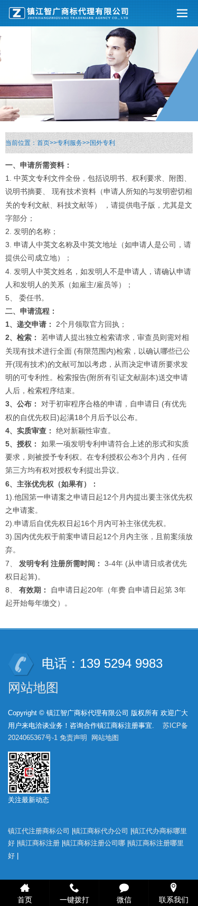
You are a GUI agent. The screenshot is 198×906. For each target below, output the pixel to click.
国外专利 (102, 143)
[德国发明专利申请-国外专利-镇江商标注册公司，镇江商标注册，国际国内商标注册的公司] (71, 13)
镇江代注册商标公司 (39, 831)
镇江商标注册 (39, 843)
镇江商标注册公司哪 (94, 843)
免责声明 (73, 738)
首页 (43, 143)
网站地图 (33, 687)
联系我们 (173, 899)
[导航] (182, 13)
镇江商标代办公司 (100, 831)
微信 (124, 899)
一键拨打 (74, 899)
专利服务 (69, 143)
